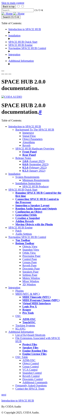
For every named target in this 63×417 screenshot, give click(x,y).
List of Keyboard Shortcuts (30, 334)
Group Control (30, 366)
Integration (14, 54)
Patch (18, 230)
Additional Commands (34, 382)
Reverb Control (31, 376)
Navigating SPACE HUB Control (27, 48)
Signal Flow (29, 135)
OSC (18, 316)
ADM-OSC (29, 360)
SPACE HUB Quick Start (22, 41)
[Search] (9, 74)
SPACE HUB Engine (20, 45)
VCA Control (29, 369)
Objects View (29, 246)
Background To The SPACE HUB (34, 129)
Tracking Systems (25, 325)
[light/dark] (6, 74)
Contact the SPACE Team (29, 388)
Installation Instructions (28, 183)
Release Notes (23, 158)
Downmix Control (32, 379)
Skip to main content (12, 2)
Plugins (19, 290)
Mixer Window (30, 281)
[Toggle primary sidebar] (2, 70)
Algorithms (28, 142)
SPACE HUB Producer (35, 186)
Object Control (30, 363)
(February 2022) (34, 167)
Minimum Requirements (35, 180)
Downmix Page (31, 268)
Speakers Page (30, 271)
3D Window (29, 284)
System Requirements (27, 177)
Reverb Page (29, 265)
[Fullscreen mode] (2, 74)
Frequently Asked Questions (31, 385)
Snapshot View (30, 249)
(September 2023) (35, 164)
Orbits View (29, 252)
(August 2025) (33, 161)
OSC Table (21, 357)
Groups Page (29, 262)
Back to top (9, 6)
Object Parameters (32, 139)
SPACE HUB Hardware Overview (34, 148)
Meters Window (31, 278)
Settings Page (29, 274)
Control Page (29, 259)
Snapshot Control (32, 372)
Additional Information (21, 60)
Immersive (28, 132)
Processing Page (31, 255)
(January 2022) (33, 170)
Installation (14, 35)
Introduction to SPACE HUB (24, 29)
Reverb (26, 145)
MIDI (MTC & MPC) (27, 293)
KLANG (20, 328)
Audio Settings (23, 233)
